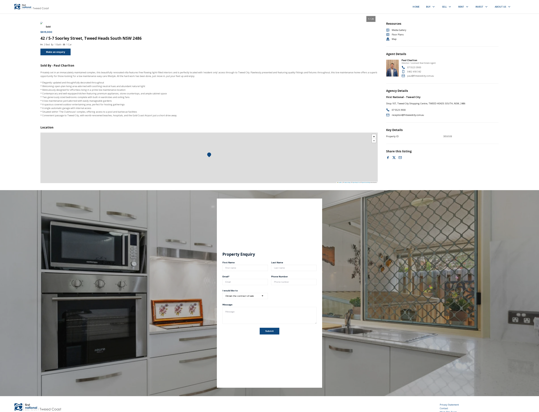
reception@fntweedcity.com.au (408, 115)
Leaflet (340, 182)
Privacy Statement (449, 404)
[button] (210, 155)
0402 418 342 (414, 71)
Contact (444, 408)
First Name (228, 262)
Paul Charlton (409, 60)
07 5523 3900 (414, 67)
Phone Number (279, 276)
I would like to (230, 290)
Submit (269, 331)
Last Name (277, 262)
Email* (225, 276)
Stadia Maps (347, 182)
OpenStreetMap (366, 182)
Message (227, 304)
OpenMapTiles (356, 182)
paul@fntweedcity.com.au (420, 75)
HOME (416, 6)
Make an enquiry (55, 52)
